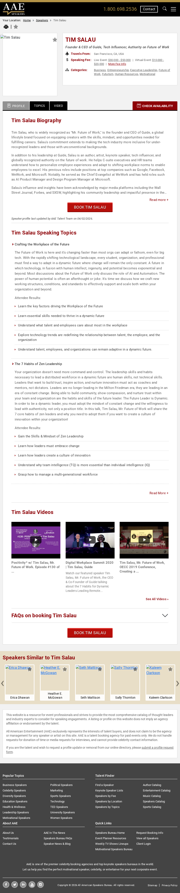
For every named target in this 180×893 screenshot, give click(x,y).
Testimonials (11, 838)
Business (100, 70)
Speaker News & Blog (57, 843)
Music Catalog (152, 796)
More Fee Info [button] (117, 64)
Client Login (143, 843)
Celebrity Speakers (14, 790)
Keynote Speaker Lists (109, 790)
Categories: (79, 70)
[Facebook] (6, 887)
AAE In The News (54, 832)
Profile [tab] (18, 106)
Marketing (56, 790)
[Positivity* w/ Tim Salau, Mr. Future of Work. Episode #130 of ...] (35, 540)
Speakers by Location (108, 801)
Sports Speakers (60, 796)
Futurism (107, 74)
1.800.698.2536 (120, 9)
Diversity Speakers (14, 796)
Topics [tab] (39, 105)
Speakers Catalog (154, 801)
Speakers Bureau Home (110, 832)
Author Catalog (152, 785)
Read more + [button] (159, 200)
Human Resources (126, 74)
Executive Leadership (143, 70)
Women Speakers (61, 818)
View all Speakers (147, 838)
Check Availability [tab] (157, 106)
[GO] (164, 9)
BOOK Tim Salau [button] (90, 207)
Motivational (147, 74)
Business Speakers (15, 785)
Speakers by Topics (107, 807)
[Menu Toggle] (173, 9)
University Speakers (62, 812)
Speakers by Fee (105, 796)
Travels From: (80, 53)
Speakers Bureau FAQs (58, 838)
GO (164, 9)
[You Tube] (32, 887)
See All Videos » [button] (157, 599)
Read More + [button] (159, 493)
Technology (57, 801)
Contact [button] (149, 9)
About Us (8, 832)
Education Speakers (15, 801)
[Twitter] (14, 887)
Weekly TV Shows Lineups (111, 843)
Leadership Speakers (16, 812)
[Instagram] (40, 887)
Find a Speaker (104, 785)
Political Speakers (61, 785)
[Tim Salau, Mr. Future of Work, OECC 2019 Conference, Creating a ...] (144, 540)
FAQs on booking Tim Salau (43, 615)
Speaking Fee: (80, 60)
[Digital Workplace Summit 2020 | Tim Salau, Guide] (90, 540)
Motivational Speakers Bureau (113, 849)
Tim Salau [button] (80, 39)
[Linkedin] (23, 887)
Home (27, 20)
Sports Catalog (152, 807)
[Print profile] (6, 27)
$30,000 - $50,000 (119, 60)
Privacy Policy (169, 885)
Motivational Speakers (16, 818)
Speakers (42, 20)
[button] (2, 683)
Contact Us (9, 843)
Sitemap (152, 885)
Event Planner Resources (110, 838)
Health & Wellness (14, 807)
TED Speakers (59, 807)
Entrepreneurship (118, 70)
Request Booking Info (149, 832)
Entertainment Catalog (156, 790)
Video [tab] (58, 105)
